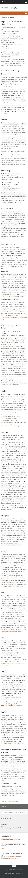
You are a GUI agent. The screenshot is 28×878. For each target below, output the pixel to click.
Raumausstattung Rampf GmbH (11, 858)
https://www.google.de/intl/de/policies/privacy (12, 743)
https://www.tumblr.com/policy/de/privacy (11, 705)
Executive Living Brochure (9, 839)
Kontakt (3, 848)
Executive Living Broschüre (9, 828)
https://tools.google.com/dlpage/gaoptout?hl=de (13, 296)
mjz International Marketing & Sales (12, 856)
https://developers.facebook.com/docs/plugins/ (12, 346)
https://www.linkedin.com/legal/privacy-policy (12, 586)
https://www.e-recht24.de (11, 801)
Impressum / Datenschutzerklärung (14, 873)
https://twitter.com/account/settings (10, 426)
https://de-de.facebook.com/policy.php (13, 376)
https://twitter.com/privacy (7, 420)
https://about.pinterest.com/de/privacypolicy (12, 631)
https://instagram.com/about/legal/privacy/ (11, 545)
